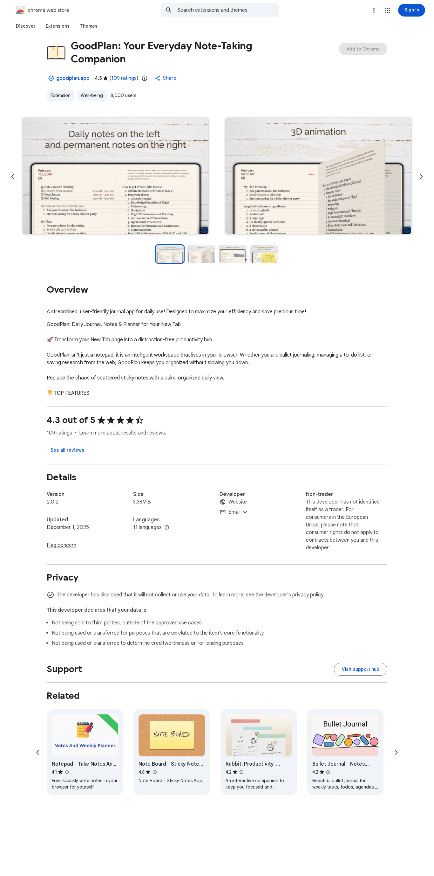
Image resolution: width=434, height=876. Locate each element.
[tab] (26, 26)
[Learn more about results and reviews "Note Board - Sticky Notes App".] (154, 772)
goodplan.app (73, 78)
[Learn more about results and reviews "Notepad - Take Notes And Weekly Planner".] (66, 772)
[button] (387, 10)
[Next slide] (421, 176)
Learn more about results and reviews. (122, 433)
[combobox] (228, 10)
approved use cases (179, 623)
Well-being (92, 95)
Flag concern (61, 545)
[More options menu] (374, 10)
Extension (61, 95)
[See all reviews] (67, 450)
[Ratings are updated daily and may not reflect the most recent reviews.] (144, 78)
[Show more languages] (167, 528)
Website (237, 502)
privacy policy (307, 595)
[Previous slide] (12, 176)
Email (234, 512)
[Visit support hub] (360, 669)
